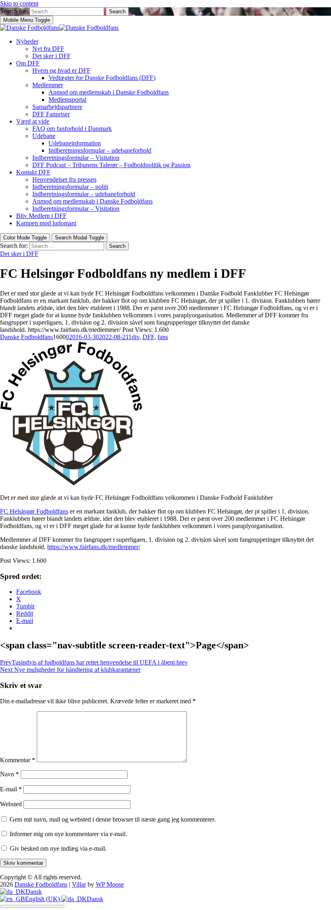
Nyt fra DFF (48, 48)
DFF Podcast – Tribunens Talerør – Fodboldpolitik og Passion (111, 164)
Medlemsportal (67, 99)
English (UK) (43, 898)
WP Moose (110, 884)
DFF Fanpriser (51, 114)
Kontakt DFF (33, 172)
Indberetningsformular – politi (70, 186)
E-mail (11, 789)
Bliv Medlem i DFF (41, 215)
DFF (148, 336)
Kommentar (17, 760)
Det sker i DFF (51, 55)
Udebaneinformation (74, 143)
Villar (79, 884)
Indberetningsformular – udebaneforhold (99, 150)
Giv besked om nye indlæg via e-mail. (58, 848)
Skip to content (19, 3)
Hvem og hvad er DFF (61, 70)
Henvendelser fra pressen (64, 179)
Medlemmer (47, 85)
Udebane (43, 135)
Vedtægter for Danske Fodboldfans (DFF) (101, 77)
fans (162, 336)
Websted (11, 804)
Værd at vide (32, 121)
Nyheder (27, 41)
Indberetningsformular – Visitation (75, 157)
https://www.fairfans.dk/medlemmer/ (93, 546)
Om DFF (28, 63)
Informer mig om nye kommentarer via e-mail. (68, 833)
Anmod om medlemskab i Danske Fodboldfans (108, 92)
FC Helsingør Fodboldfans (34, 511)
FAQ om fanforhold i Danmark (72, 128)
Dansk (33, 891)
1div (133, 336)
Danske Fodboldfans (26, 336)
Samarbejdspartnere (57, 106)
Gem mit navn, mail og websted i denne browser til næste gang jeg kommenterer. (113, 819)
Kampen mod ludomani (46, 223)
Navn (9, 774)
